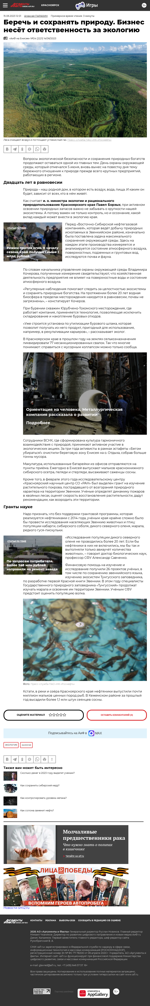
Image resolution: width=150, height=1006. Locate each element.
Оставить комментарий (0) (117, 715)
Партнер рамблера (64, 991)
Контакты (36, 920)
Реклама (50, 920)
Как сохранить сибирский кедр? (40, 785)
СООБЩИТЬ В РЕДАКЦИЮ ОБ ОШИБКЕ (99, 920)
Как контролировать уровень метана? (43, 797)
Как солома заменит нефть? (37, 810)
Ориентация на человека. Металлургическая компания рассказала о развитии (74, 412)
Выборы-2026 (67, 920)
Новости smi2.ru (16, 908)
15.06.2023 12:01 (12, 15)
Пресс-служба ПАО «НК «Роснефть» (89, 139)
